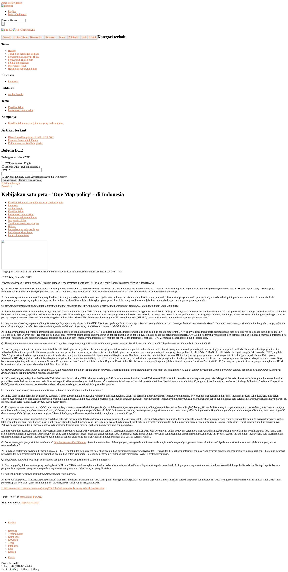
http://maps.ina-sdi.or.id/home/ (70, 442)
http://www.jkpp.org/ (31, 496)
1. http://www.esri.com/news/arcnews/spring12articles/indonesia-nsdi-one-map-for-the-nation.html (52, 488)
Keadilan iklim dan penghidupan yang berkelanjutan (35, 123)
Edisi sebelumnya (10, 183)
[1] (49, 369)
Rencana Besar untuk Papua (23, 140)
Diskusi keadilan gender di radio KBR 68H (31, 137)
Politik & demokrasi (18, 62)
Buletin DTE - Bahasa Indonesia (22, 166)
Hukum (12, 50)
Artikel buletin (15, 94)
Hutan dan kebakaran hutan (22, 68)
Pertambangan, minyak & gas (23, 56)
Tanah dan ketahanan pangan (23, 53)
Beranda (5, 186)
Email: (5, 169)
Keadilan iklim (16, 107)
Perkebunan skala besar (20, 59)
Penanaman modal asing (21, 110)
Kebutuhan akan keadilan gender (25, 143)
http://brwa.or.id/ (30, 502)
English (12, 11)
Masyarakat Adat (17, 65)
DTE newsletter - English (18, 163)
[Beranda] (7, 5)
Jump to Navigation (11, 2)
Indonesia (13, 81)
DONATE (29, 29)
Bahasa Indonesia (17, 14)
